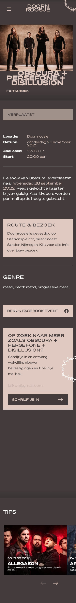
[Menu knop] (9, 8)
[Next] (59, 583)
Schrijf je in (25, 399)
